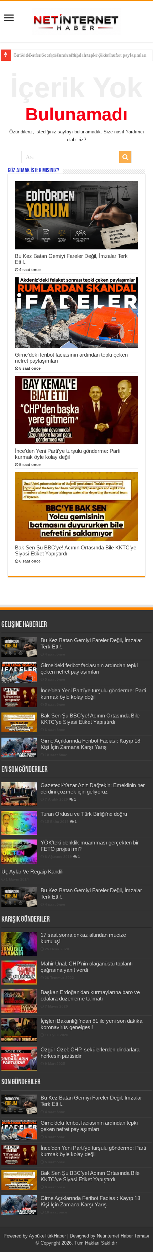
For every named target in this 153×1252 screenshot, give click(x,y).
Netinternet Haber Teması (123, 1236)
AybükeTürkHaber (47, 1236)
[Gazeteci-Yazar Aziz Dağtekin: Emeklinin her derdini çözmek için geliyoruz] (19, 794)
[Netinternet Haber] (76, 20)
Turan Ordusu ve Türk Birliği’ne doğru (84, 814)
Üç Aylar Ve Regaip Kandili (32, 872)
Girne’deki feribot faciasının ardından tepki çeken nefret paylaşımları (80, 55)
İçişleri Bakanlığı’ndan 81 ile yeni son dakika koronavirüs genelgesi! (91, 1024)
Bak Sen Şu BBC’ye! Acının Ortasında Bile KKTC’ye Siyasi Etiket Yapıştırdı (90, 718)
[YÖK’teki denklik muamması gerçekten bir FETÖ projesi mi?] (19, 852)
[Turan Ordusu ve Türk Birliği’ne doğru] (19, 823)
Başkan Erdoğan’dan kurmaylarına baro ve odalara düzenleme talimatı (90, 995)
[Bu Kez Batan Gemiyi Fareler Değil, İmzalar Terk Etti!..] (19, 897)
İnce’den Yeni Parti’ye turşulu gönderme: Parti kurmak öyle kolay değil (67, 454)
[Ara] (125, 157)
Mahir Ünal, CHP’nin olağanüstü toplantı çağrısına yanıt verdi (87, 966)
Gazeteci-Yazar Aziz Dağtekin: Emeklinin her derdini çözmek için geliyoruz (93, 788)
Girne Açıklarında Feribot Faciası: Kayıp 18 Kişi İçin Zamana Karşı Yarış (90, 744)
